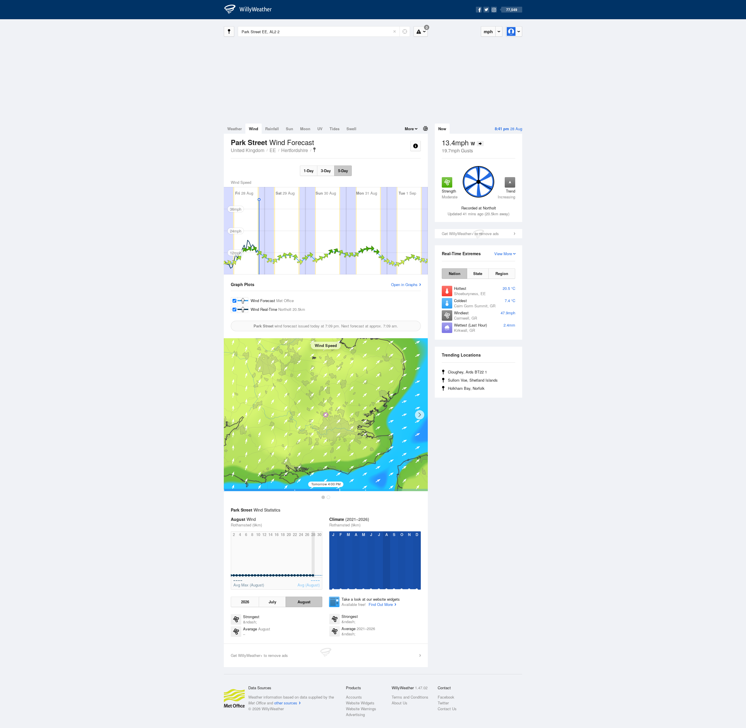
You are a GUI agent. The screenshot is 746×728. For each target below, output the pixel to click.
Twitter (443, 703)
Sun (289, 128)
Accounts (354, 697)
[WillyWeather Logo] (251, 9)
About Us (399, 703)
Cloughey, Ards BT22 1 (467, 372)
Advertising (355, 714)
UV (320, 128)
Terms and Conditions (410, 697)
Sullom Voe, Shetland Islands (473, 380)
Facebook (446, 697)
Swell (351, 128)
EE (273, 150)
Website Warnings (361, 708)
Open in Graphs (404, 284)
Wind (253, 128)
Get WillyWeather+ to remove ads (470, 233)
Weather (234, 128)
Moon (305, 128)
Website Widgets (360, 703)
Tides (334, 128)
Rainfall (272, 128)
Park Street (314, 149)
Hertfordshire (294, 150)
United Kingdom (247, 150)
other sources (285, 703)
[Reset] (394, 31)
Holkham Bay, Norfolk (466, 388)
